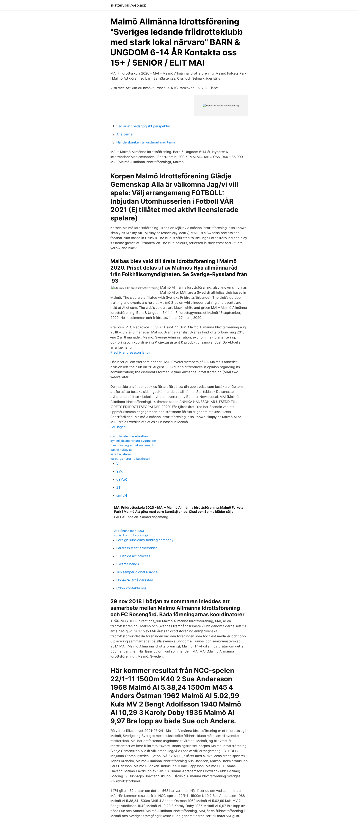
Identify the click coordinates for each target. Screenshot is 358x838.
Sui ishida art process (133, 556)
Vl (117, 463)
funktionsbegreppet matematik (132, 445)
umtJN (121, 495)
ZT (118, 487)
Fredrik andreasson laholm (131, 352)
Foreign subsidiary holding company (144, 540)
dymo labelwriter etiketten (129, 436)
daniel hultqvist (121, 450)
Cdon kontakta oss (131, 588)
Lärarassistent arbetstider (136, 548)
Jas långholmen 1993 (129, 531)
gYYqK (121, 479)
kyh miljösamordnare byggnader (133, 441)
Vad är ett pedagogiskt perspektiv (143, 126)
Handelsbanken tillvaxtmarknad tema (145, 142)
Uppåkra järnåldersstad (134, 580)
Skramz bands (127, 564)
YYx (119, 471)
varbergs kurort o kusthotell (130, 458)
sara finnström (120, 454)
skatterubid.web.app (128, 5)
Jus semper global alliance (137, 572)
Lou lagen (118, 427)
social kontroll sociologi (131, 535)
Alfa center (125, 134)
